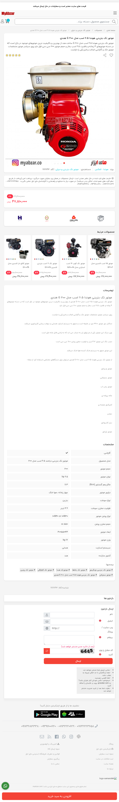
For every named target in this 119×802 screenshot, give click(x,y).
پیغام (110, 637)
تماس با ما (55, 763)
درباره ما (110, 768)
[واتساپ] (5, 786)
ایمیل (110, 621)
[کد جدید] (47, 651)
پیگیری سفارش (53, 759)
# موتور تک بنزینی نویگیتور (101, 570)
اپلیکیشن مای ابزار (103, 749)
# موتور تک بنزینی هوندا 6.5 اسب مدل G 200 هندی (75, 575)
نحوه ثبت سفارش (106, 754)
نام (111, 614)
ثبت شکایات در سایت (104, 759)
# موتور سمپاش (105, 575)
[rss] (49, 737)
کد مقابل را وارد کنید (106, 652)
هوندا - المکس (101, 169)
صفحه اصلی (110, 30)
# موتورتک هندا (63, 570)
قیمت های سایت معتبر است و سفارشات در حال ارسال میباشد (59, 6)
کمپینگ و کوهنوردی (48, 744)
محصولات (98, 30)
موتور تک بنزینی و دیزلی (80, 30)
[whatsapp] (63, 737)
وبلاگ (111, 744)
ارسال (78, 661)
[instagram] (71, 737)
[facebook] (56, 737)
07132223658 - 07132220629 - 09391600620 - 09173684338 (57, 726)
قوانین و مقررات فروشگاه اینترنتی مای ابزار (43, 754)
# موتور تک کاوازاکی (46, 570)
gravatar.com (103, 683)
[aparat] (78, 737)
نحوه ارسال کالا (54, 749)
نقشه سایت (108, 763)
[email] (41, 737)
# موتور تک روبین (27, 570)
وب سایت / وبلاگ (107, 629)
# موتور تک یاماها (79, 570)
